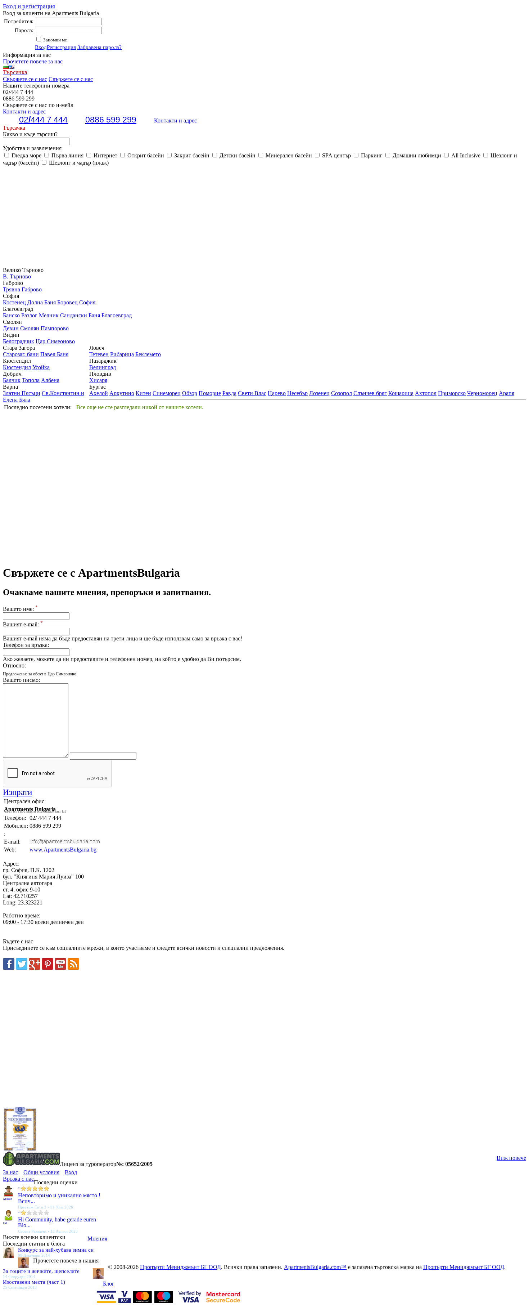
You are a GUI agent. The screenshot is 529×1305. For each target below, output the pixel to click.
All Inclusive (465, 155)
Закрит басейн (191, 155)
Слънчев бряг (370, 393)
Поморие (210, 393)
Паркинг (371, 155)
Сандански (73, 315)
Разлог (29, 315)
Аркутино (121, 393)
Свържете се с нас (25, 79)
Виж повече (511, 1158)
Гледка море (25, 155)
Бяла (24, 400)
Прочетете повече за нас (33, 61)
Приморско (452, 393)
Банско (11, 315)
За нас (10, 1172)
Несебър (297, 393)
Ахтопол (426, 393)
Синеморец (167, 393)
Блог (108, 1284)
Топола (31, 380)
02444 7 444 (43, 119)
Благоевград (116, 315)
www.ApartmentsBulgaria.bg (63, 849)
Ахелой (98, 393)
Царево (277, 393)
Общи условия (41, 1172)
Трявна (11, 289)
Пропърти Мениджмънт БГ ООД (180, 1267)
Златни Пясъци (21, 393)
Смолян (29, 328)
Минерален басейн (288, 155)
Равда (229, 393)
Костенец (14, 302)
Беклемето (148, 354)
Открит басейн (145, 155)
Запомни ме (54, 40)
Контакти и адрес (175, 120)
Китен (143, 393)
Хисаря (98, 380)
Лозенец (319, 393)
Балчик (12, 380)
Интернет (104, 155)
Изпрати (17, 792)
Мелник (49, 315)
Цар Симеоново (55, 341)
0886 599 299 (110, 119)
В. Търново (17, 276)
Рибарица (122, 354)
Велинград (102, 367)
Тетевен (99, 354)
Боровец (67, 302)
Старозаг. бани (21, 354)
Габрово (32, 289)
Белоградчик (18, 341)
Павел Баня (54, 354)
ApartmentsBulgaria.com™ (315, 1267)
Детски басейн (237, 155)
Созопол (341, 393)
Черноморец (482, 393)
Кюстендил (17, 367)
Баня (94, 315)
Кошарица (400, 393)
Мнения (97, 1238)
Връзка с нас (18, 1179)
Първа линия (66, 155)
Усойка (41, 367)
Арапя (506, 393)
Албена (50, 380)
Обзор (189, 393)
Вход (41, 47)
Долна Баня (41, 302)
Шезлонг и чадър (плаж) (78, 163)
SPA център (336, 155)
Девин (11, 328)
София (87, 302)
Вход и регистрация (29, 6)
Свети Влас (252, 393)
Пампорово (55, 328)
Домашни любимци (416, 155)
